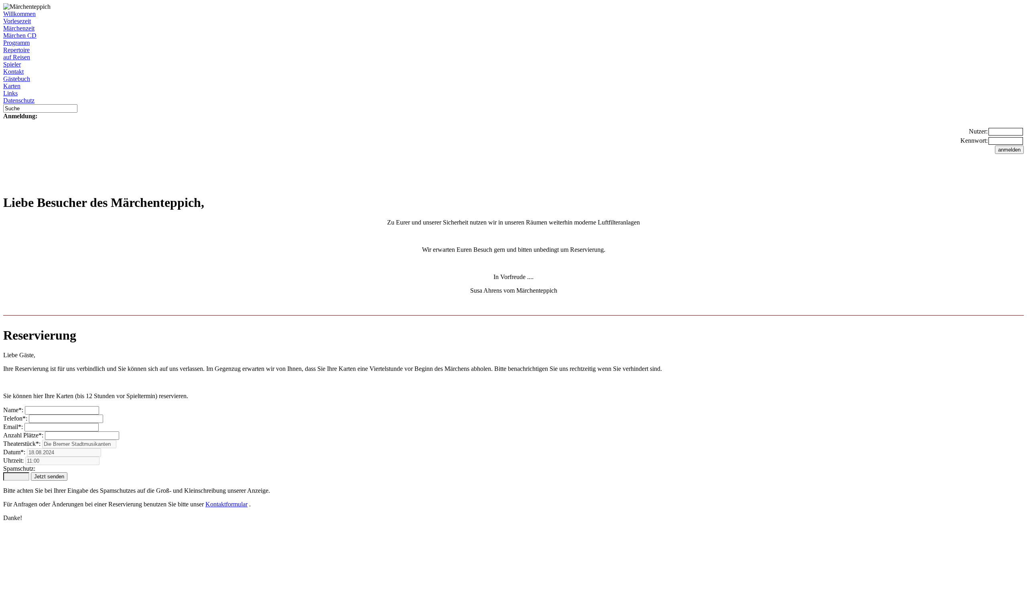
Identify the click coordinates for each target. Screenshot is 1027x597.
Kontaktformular (226, 504)
